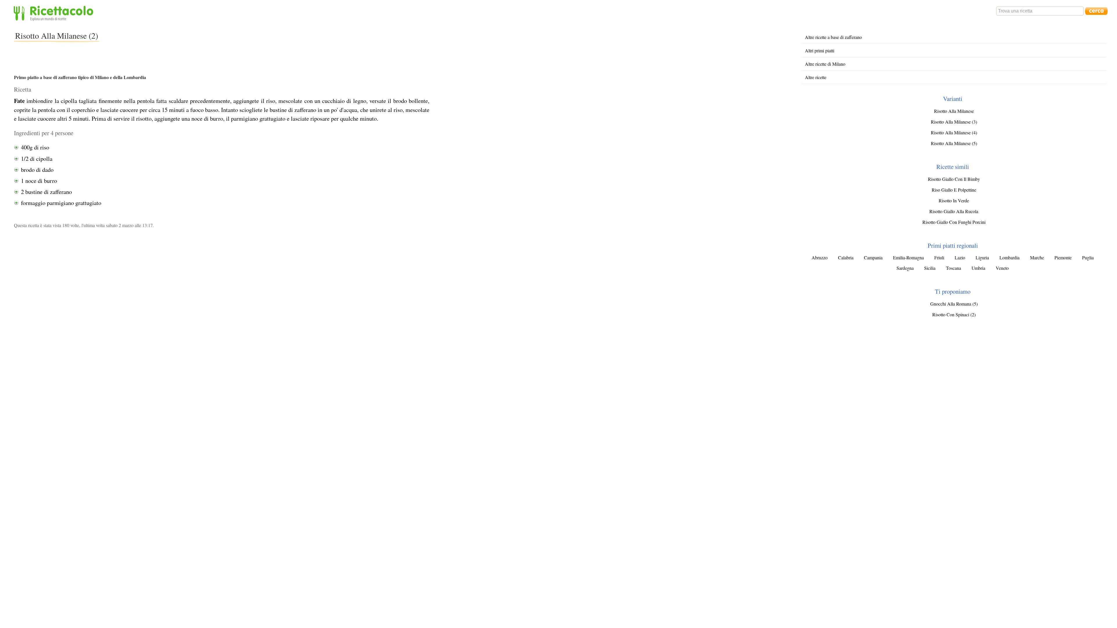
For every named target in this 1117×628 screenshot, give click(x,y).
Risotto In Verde (954, 200)
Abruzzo (820, 257)
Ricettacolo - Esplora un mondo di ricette (55, 13)
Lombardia (1009, 257)
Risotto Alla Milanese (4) (954, 132)
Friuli (939, 257)
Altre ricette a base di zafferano (833, 37)
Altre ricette (815, 77)
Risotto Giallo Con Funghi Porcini (954, 222)
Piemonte (1063, 257)
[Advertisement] (205, 39)
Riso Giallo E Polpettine (954, 190)
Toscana (953, 268)
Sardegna (905, 268)
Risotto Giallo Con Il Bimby (954, 179)
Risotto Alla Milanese (954, 111)
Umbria (978, 268)
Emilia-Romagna (908, 257)
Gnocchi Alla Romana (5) (954, 304)
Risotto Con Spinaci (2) (954, 314)
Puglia (1088, 257)
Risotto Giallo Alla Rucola (953, 211)
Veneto (1002, 268)
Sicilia (929, 268)
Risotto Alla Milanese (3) (954, 122)
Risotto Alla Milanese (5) (954, 143)
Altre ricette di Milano (825, 64)
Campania (873, 257)
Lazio (960, 257)
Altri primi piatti (819, 50)
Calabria (845, 257)
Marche (1037, 257)
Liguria (982, 257)
